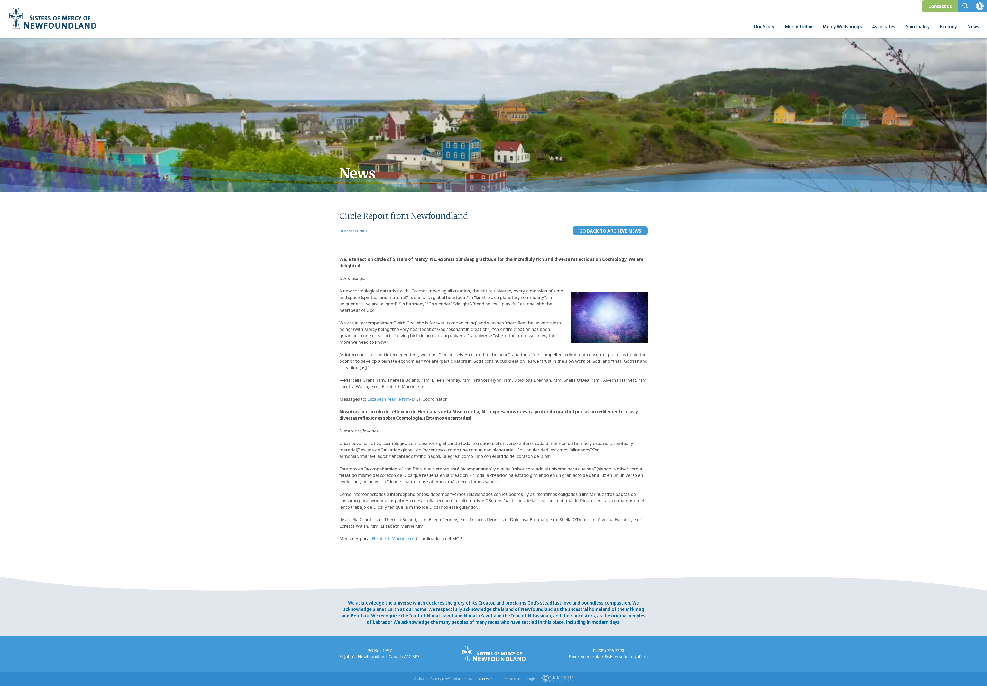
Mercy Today (798, 27)
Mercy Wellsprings (842, 27)
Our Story (764, 27)
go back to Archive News (610, 231)
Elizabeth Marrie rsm (388, 399)
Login (531, 678)
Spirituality (918, 27)
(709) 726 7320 (610, 650)
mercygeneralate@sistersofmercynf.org (610, 657)
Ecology (948, 27)
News (973, 27)
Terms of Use (510, 678)
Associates (883, 27)
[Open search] (965, 6)
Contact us (940, 6)
